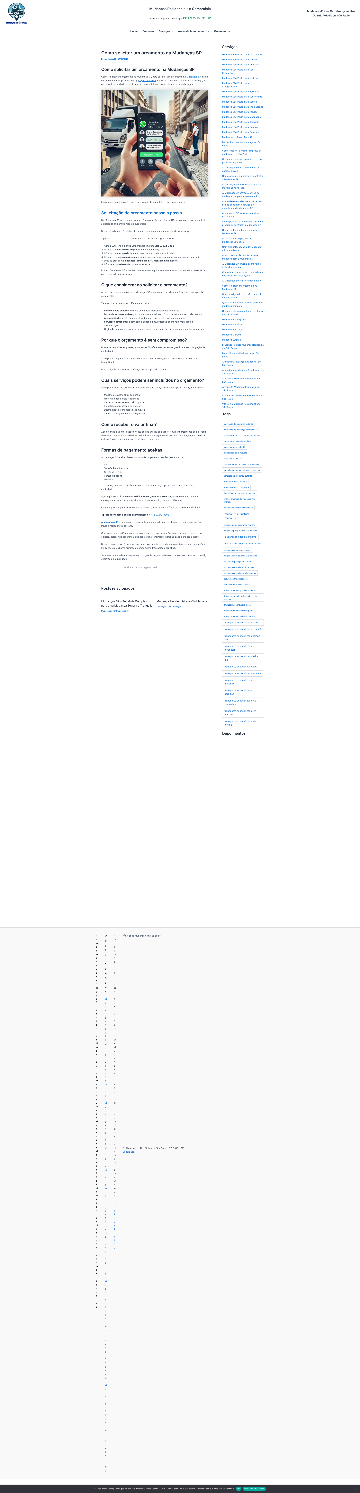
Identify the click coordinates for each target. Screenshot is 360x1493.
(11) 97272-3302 (197, 18)
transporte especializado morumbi (238, 682)
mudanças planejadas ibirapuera (239, 567)
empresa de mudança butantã (238, 476)
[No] (356, 1488)
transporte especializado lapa (240, 666)
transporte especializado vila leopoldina (240, 702)
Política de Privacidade (254, 1489)
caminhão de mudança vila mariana (240, 429)
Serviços (97, 987)
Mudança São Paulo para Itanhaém (240, 122)
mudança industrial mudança (237, 516)
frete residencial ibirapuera (236, 487)
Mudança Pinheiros (232, 324)
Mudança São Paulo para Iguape (239, 59)
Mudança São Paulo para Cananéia (240, 132)
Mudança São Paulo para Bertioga (240, 91)
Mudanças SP (193, 76)
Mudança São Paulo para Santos (239, 101)
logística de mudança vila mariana (239, 493)
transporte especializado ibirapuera (238, 648)
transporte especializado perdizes (238, 692)
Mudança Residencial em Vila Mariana (182, 601)
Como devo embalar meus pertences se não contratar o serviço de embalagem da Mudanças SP (242, 204)
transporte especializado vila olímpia (240, 723)
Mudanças (106, 611)
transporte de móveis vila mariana (239, 616)
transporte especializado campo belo (242, 638)
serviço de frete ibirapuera (236, 579)
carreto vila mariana (233, 458)
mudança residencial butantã (240, 536)
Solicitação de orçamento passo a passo (141, 212)
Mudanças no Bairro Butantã (237, 137)
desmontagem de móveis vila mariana (241, 464)
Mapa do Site (97, 1166)
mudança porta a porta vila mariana (240, 530)
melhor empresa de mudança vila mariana (239, 500)
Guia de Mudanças (97, 1125)
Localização (129, 1151)
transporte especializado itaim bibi (241, 658)
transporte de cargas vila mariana (239, 590)
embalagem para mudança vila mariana (242, 470)
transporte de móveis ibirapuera (239, 610)
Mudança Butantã (231, 339)
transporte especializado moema (242, 673)
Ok (238, 1489)
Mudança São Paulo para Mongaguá (241, 116)
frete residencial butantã (235, 481)
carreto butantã (231, 435)
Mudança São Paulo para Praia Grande (242, 106)
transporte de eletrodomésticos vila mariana (240, 597)
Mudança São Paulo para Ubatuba (240, 64)
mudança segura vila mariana (237, 550)
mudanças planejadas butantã (238, 561)
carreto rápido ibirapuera (235, 453)
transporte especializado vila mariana (240, 713)
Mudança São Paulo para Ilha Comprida (243, 54)
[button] (171, 31)
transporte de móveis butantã (237, 605)
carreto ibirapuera (252, 435)
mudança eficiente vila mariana (238, 507)
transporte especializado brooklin (242, 622)
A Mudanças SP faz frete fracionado (241, 280)
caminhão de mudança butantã (238, 424)
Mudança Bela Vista (232, 329)
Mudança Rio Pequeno (234, 319)
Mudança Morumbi (232, 334)
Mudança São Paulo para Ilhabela (240, 78)
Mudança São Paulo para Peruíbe (239, 111)
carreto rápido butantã (234, 447)
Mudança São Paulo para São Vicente (242, 96)
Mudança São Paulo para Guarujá (240, 127)
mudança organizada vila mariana (239, 525)
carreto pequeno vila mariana (237, 441)
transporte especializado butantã (242, 629)
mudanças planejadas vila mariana (240, 573)
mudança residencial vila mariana (242, 543)
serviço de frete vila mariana (237, 584)
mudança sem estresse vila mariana (240, 555)
